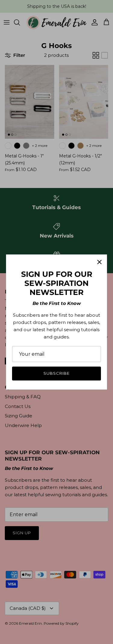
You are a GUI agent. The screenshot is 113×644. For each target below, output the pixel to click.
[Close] (99, 262)
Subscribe (56, 373)
